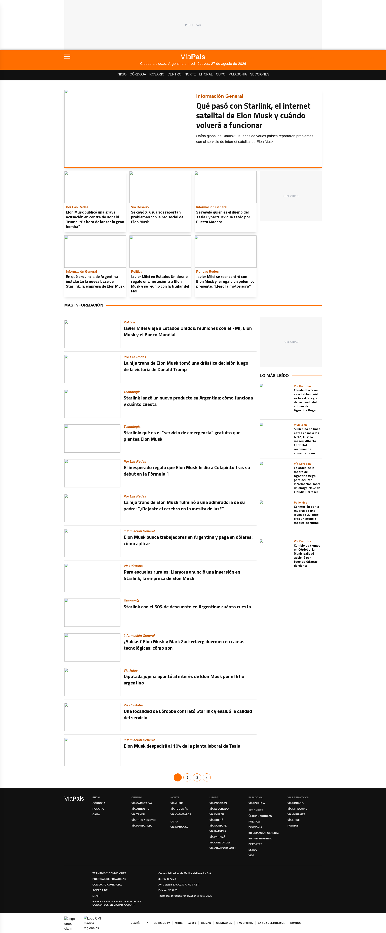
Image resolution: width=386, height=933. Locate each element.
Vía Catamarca (181, 814)
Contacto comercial (107, 884)
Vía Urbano (295, 803)
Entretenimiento (260, 838)
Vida (251, 855)
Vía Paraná (217, 837)
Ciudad (206, 923)
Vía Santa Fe (218, 825)
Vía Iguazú (216, 814)
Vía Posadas (218, 803)
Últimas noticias (260, 816)
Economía (255, 827)
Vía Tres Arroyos (143, 820)
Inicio (121, 74)
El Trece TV (162, 923)
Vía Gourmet (296, 814)
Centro (174, 74)
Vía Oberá (216, 820)
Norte (190, 74)
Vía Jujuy (177, 803)
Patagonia (238, 74)
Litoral (206, 74)
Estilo (252, 849)
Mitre (179, 923)
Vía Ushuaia (256, 803)
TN (147, 923)
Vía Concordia (219, 842)
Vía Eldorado (219, 808)
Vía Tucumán (179, 808)
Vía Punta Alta (141, 825)
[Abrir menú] (102, 57)
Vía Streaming (297, 808)
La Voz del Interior (271, 923)
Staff (96, 896)
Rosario (156, 74)
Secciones (259, 74)
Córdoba (138, 74)
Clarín (135, 923)
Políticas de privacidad (109, 879)
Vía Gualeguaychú (222, 848)
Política (254, 821)
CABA (96, 814)
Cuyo (220, 74)
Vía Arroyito (140, 808)
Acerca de (100, 890)
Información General (263, 833)
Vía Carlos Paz (141, 803)
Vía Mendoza (179, 827)
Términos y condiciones (109, 873)
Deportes (255, 844)
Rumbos (293, 825)
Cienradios (224, 923)
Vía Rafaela (217, 831)
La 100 (192, 923)
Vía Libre (293, 820)
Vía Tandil (138, 814)
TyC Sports (245, 923)
